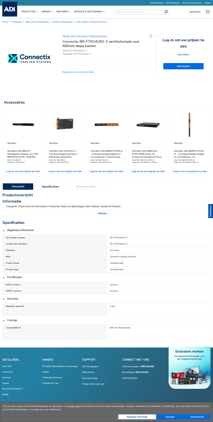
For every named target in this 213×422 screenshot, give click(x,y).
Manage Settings (137, 417)
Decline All (197, 417)
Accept (170, 417)
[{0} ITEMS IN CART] (208, 12)
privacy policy (74, 406)
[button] (210, 211)
